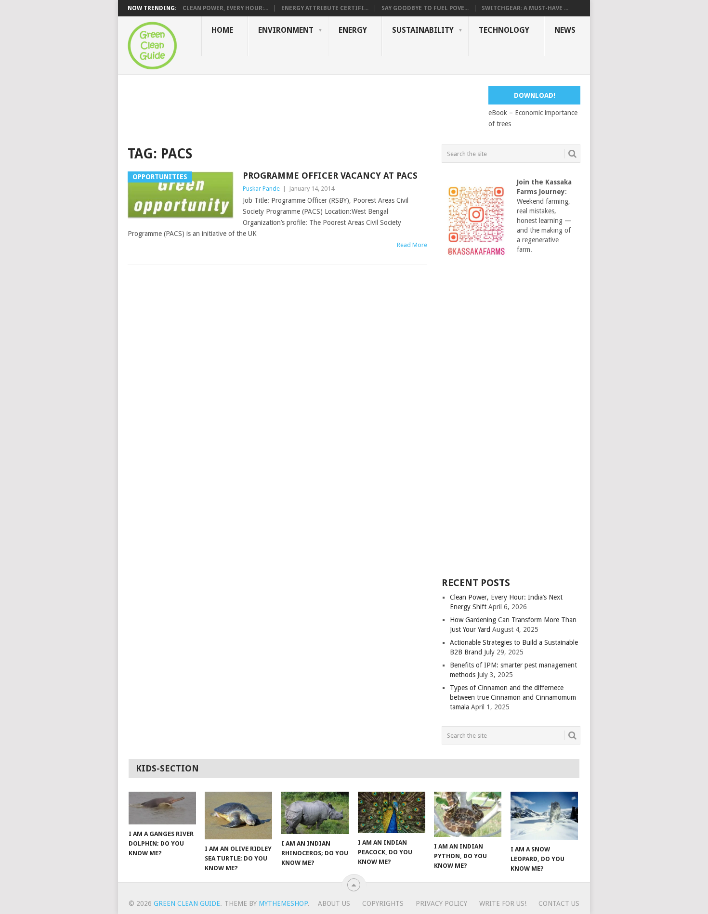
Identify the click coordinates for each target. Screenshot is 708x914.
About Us (334, 903)
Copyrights (383, 903)
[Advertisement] (303, 108)
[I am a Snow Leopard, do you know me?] (544, 816)
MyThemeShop (283, 903)
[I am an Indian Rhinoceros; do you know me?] (315, 813)
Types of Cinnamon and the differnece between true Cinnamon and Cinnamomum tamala (513, 697)
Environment (286, 30)
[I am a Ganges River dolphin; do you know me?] (162, 808)
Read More (412, 244)
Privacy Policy (441, 903)
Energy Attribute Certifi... (324, 8)
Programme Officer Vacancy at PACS (330, 175)
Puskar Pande (261, 188)
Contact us (558, 903)
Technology (504, 30)
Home (222, 30)
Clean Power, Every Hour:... (225, 8)
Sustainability (423, 30)
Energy (353, 30)
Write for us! (502, 903)
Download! (534, 95)
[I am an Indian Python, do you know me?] (467, 814)
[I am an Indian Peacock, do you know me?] (391, 812)
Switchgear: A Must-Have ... (525, 8)
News (565, 30)
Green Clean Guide (187, 903)
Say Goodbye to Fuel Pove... (425, 8)
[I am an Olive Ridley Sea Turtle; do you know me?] (238, 815)
